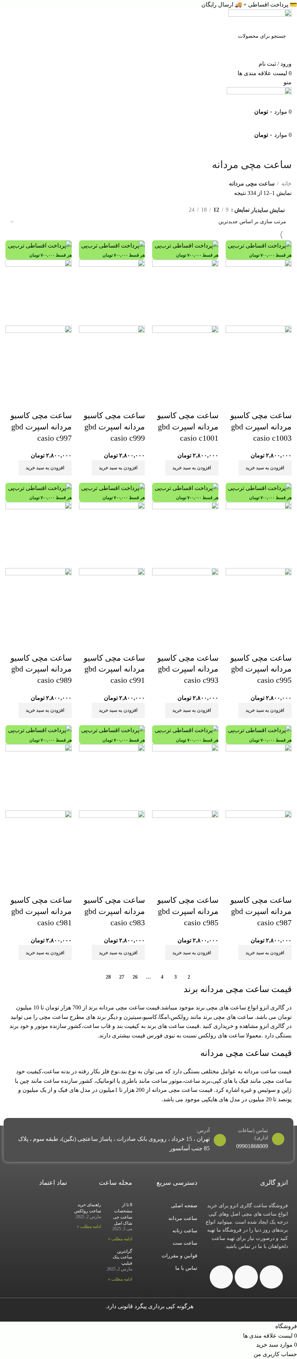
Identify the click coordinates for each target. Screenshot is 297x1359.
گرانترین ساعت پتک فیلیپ (122, 1257)
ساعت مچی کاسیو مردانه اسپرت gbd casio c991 (114, 669)
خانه (286, 183)
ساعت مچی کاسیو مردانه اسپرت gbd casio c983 (114, 911)
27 (121, 977)
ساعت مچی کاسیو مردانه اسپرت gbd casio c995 (261, 669)
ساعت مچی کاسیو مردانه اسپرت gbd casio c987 (261, 911)
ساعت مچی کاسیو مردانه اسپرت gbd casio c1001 (187, 426)
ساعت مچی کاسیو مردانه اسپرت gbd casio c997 (41, 426)
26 (135, 977)
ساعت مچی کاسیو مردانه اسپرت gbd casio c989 (41, 669)
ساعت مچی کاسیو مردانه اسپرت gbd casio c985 (187, 911)
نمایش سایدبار (268, 210)
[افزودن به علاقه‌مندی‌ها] (282, 401)
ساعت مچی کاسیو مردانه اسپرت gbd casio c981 (41, 911)
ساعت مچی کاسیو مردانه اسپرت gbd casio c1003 (261, 426)
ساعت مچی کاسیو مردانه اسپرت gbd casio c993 (187, 669)
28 (108, 977)
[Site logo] (260, 18)
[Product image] (259, 358)
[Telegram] (221, 1277)
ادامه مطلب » (120, 1238)
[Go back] (282, 148)
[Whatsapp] (246, 1277)
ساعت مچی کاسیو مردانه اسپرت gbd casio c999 (114, 426)
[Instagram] (271, 1277)
